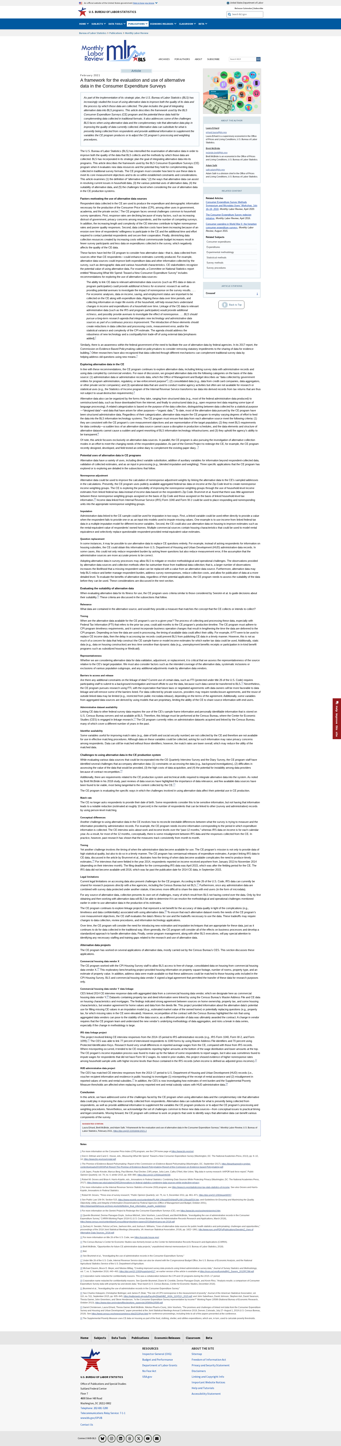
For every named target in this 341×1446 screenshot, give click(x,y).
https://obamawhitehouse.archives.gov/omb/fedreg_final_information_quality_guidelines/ (123, 1206)
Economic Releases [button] (162, 23)
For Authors (182, 59)
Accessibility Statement (206, 1393)
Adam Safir (211, 165)
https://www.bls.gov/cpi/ (182, 1151)
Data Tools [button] (116, 23)
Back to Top (230, 304)
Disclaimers (199, 1371)
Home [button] (82, 23)
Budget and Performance (157, 1359)
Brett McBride (213, 148)
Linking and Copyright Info (208, 1376)
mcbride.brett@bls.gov (217, 152)
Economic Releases (167, 1338)
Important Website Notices (208, 1382)
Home (84, 1338)
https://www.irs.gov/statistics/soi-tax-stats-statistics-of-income (201, 1187)
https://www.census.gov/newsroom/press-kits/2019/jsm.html (119, 1313)
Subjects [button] (97, 23)
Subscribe (258, 8)
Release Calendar (243, 8)
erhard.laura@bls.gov (216, 132)
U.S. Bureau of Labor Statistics (112, 12)
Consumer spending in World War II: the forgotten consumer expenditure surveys (231, 226)
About (198, 59)
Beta (209, 1338)
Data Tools (119, 1338)
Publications (115, 33)
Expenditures (213, 247)
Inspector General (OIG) (156, 1354)
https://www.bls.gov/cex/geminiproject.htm (200, 1210)
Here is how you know (143, 2)
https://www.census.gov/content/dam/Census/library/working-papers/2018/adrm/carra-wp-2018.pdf (127, 1222)
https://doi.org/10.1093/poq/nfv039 (153, 1175)
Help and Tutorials (203, 1388)
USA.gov (147, 1376)
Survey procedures (216, 268)
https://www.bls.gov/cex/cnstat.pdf (100, 1159)
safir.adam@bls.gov (215, 169)
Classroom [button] (186, 23)
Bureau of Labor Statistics (92, 33)
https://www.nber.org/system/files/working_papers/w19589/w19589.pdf (129, 1302)
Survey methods (215, 262)
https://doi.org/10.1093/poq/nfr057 (215, 1195)
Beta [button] (202, 23)
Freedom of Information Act (209, 1359)
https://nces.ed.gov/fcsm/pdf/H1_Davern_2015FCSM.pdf (227, 1271)
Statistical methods (216, 257)
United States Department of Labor (246, 2)
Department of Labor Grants (159, 1365)
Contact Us (86, 1424)
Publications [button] (136, 23)
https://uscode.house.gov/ (146, 1237)
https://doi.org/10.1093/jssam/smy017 (137, 1271)
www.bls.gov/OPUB (91, 1418)
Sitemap (197, 1354)
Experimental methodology (220, 252)
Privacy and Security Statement (211, 1365)
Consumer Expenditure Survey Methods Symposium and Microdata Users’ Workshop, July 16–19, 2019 (231, 205)
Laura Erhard (212, 128)
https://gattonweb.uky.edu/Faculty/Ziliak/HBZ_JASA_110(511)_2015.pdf (158, 1296)
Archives (164, 59)
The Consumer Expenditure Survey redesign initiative (228, 216)
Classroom (193, 1338)
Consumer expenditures (219, 241)
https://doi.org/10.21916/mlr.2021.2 (130, 1131)
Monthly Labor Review (136, 33)
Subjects (100, 1338)
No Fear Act (149, 1371)
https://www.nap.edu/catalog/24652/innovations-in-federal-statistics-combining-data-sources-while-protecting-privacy (143, 1182)
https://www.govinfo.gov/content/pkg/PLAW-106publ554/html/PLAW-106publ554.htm (158, 1199)
